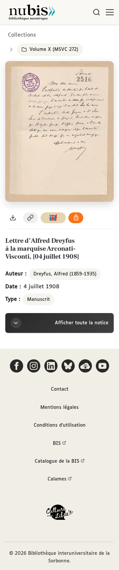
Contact (59, 389)
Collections (22, 35)
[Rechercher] (96, 12)
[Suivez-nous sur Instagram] (33, 366)
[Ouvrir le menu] (110, 12)
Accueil (86, 34)
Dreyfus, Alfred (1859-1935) (65, 274)
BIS (57, 443)
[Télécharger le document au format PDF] (12, 217)
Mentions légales (59, 407)
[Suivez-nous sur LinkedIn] (51, 366)
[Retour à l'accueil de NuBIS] (31, 12)
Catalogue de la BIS (57, 461)
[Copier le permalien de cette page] (30, 217)
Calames (57, 479)
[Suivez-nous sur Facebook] (16, 366)
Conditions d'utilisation (60, 425)
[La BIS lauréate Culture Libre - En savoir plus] (59, 513)
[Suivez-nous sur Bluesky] (68, 366)
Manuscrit (38, 299)
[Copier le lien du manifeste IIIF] (53, 217)
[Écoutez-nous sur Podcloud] (85, 366)
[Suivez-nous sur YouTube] (102, 366)
